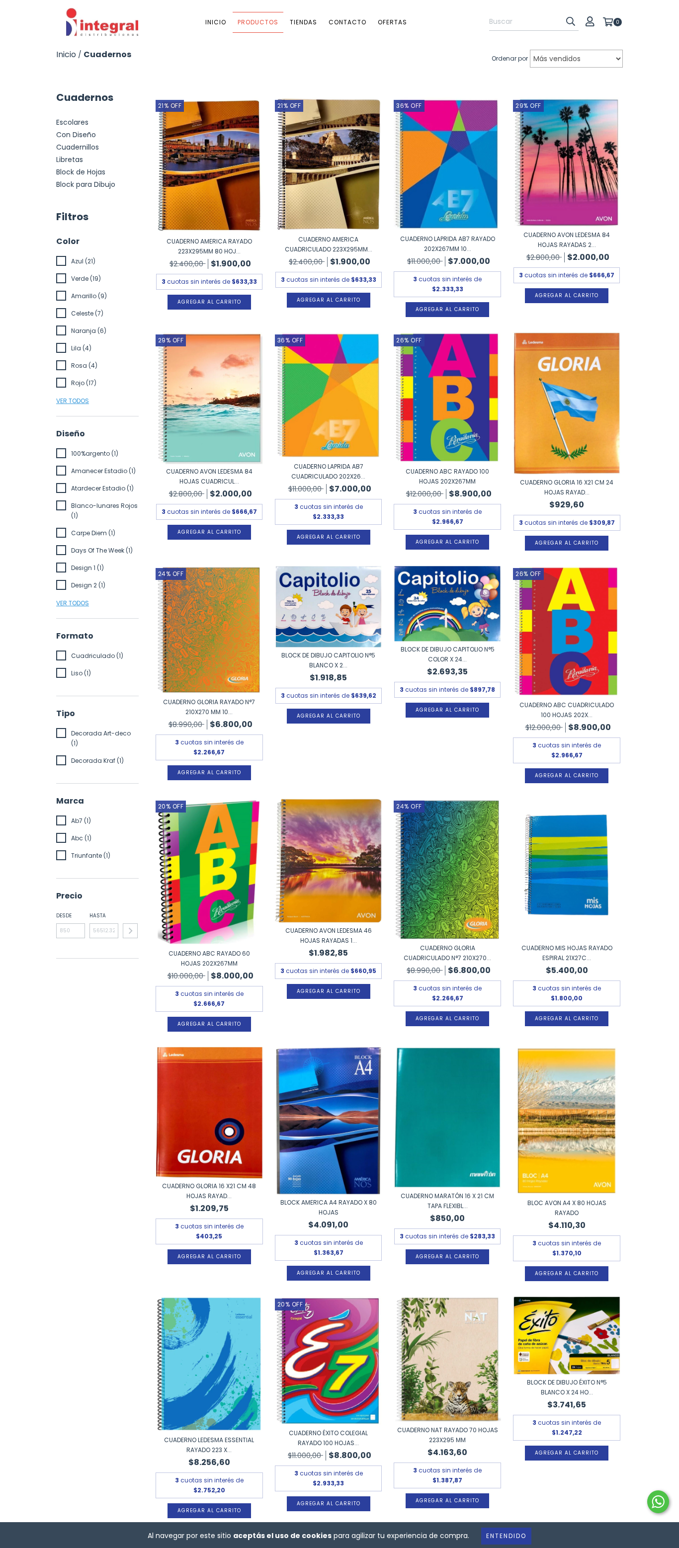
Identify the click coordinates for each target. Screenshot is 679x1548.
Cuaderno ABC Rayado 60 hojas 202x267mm (209, 958)
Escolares (72, 122)
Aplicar (130, 930)
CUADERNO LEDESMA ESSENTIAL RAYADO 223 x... (209, 1445)
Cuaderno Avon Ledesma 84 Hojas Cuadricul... (209, 476)
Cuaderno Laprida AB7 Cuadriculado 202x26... (328, 471)
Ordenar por (510, 58)
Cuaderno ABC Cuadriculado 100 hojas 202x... (566, 710)
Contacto (347, 22)
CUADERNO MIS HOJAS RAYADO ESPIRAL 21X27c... (566, 953)
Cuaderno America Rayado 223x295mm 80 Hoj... (209, 246)
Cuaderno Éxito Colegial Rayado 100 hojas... (328, 1438)
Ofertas (392, 22)
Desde (64, 915)
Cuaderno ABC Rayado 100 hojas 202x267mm (447, 476)
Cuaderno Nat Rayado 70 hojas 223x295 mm (447, 1435)
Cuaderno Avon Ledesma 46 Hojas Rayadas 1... (328, 935)
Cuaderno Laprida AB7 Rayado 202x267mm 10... (447, 244)
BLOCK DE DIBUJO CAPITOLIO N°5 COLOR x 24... (448, 654)
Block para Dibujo (85, 184)
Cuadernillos (77, 147)
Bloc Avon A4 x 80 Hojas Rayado (566, 1208)
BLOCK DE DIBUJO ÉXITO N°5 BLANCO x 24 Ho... (567, 1387)
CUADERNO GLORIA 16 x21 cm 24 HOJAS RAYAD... (566, 487)
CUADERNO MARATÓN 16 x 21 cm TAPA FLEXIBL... (447, 1201)
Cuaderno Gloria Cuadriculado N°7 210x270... (447, 953)
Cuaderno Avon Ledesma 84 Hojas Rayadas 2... (566, 240)
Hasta (97, 915)
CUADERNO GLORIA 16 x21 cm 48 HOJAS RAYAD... (209, 1191)
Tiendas (303, 22)
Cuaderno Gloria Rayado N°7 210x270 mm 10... (209, 707)
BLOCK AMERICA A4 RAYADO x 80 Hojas (328, 1207)
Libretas (69, 159)
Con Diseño (76, 135)
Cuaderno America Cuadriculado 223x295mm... (328, 244)
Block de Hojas (80, 172)
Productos (258, 22)
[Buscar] (571, 22)
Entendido (506, 1536)
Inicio (215, 22)
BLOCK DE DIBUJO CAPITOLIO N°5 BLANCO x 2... (328, 660)
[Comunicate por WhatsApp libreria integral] (658, 1501)
